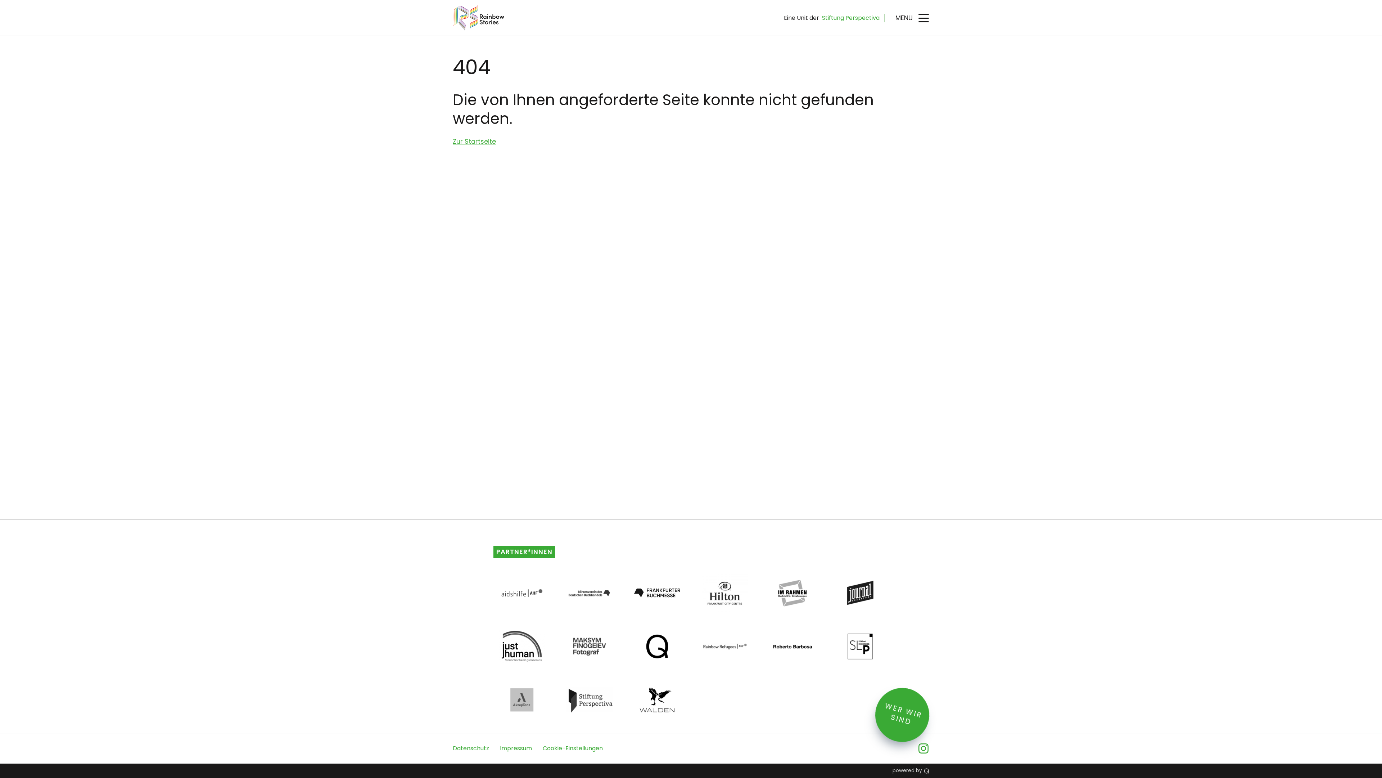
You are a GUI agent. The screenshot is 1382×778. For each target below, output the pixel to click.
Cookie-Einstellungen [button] (573, 748)
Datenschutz (471, 748)
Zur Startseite (474, 141)
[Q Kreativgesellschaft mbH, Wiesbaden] (926, 771)
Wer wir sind (903, 714)
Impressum (516, 748)
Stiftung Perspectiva (851, 18)
